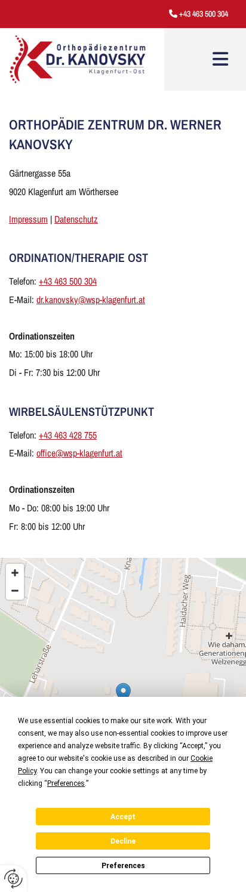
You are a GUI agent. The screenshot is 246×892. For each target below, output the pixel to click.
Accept (123, 817)
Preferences (123, 866)
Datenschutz (76, 219)
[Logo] (77, 59)
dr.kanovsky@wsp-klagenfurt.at (90, 299)
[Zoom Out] (15, 591)
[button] (220, 59)
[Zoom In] (15, 573)
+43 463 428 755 (68, 435)
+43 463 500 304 (203, 13)
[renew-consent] (13, 878)
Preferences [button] (66, 783)
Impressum (28, 219)
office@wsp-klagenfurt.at (79, 452)
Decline (123, 841)
